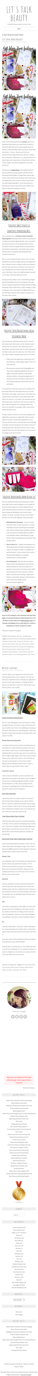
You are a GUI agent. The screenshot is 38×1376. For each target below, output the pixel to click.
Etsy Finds (18, 1240)
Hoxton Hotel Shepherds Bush (19, 1142)
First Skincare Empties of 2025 (19, 1147)
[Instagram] (25, 1017)
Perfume (17, 1274)
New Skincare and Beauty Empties (19, 1176)
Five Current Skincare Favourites (19, 1150)
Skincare (19, 636)
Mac (17, 1259)
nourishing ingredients (20, 654)
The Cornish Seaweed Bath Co (19, 1127)
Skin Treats (31, 654)
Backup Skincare (19, 1168)
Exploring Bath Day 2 (19, 1111)
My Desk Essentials (9, 668)
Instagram (18, 1254)
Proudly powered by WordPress (13, 1364)
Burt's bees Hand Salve (28, 965)
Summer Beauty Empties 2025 (19, 1116)
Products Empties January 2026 (19, 1108)
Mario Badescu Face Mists (19, 1103)
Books (18, 1235)
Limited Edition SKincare (25, 652)
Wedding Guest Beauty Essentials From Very (19, 1106)
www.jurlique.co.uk (26, 620)
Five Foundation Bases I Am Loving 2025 (19, 1129)
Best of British (17, 1230)
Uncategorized (26, 636)
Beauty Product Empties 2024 (19, 1166)
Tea (20, 970)
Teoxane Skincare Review (19, 1155)
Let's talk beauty (19, 13)
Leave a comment (21, 42)
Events (18, 1243)
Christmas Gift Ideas (23, 641)
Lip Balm (9, 970)
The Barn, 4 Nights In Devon (19, 1163)
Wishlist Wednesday (18, 1288)
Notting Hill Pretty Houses (19, 1124)
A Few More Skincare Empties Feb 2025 (19, 1145)
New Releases (12, 636)
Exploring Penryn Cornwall (19, 1158)
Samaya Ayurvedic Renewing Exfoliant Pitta (19, 1174)
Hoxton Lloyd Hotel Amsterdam (19, 1153)
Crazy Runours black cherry (10, 967)
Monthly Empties (18, 1264)
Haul (17, 1251)
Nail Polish (17, 1269)
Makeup (17, 1261)
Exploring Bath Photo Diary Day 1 (19, 1119)
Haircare (18, 1248)
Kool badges (19, 1314)
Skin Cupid (19, 1121)
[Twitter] (13, 1017)
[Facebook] (17, 1017)
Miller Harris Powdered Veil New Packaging (19, 1100)
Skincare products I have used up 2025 (19, 1134)
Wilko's (24, 970)
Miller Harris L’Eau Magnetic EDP (19, 1171)
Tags (17, 1280)
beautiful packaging (25, 639)
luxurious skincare (7, 654)
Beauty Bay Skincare (19, 1160)
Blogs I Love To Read (18, 1233)
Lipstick (17, 1256)
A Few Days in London (19, 1140)
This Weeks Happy (17, 1282)
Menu (19, 29)
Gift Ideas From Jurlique (12, 39)
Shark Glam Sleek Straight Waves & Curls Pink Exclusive (19, 1113)
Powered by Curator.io (29, 1088)
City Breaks (17, 1238)
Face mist (18, 644)
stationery (16, 970)
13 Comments (18, 670)
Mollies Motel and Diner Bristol (19, 1137)
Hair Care (18, 1246)
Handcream (25, 644)
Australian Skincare (12, 639)
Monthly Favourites (17, 1267)
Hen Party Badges (26, 1375)
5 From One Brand (17, 1227)
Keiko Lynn (19, 1312)
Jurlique (21, 967)
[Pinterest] (21, 1017)
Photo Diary (19, 1132)
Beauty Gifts (12, 641)
